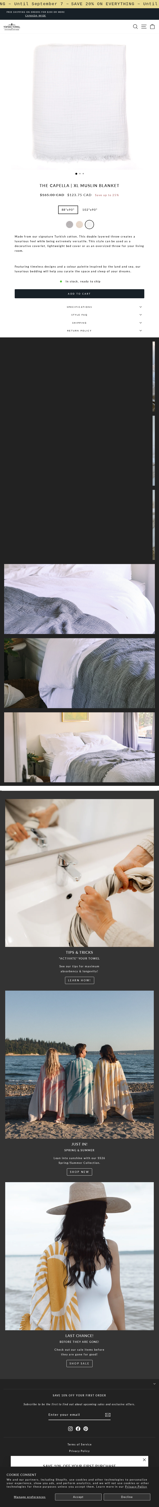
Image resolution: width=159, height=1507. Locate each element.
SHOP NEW (79, 1172)
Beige (79, 224)
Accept (78, 1497)
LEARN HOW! (79, 980)
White (89, 224)
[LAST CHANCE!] (79, 1256)
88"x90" (68, 209)
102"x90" (89, 209)
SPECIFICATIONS (79, 307)
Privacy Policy (136, 1486)
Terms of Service (79, 1444)
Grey (69, 224)
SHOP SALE (79, 1363)
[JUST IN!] (79, 1065)
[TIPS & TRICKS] (79, 873)
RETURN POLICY (79, 330)
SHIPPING (79, 323)
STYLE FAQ (79, 315)
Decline (127, 1497)
